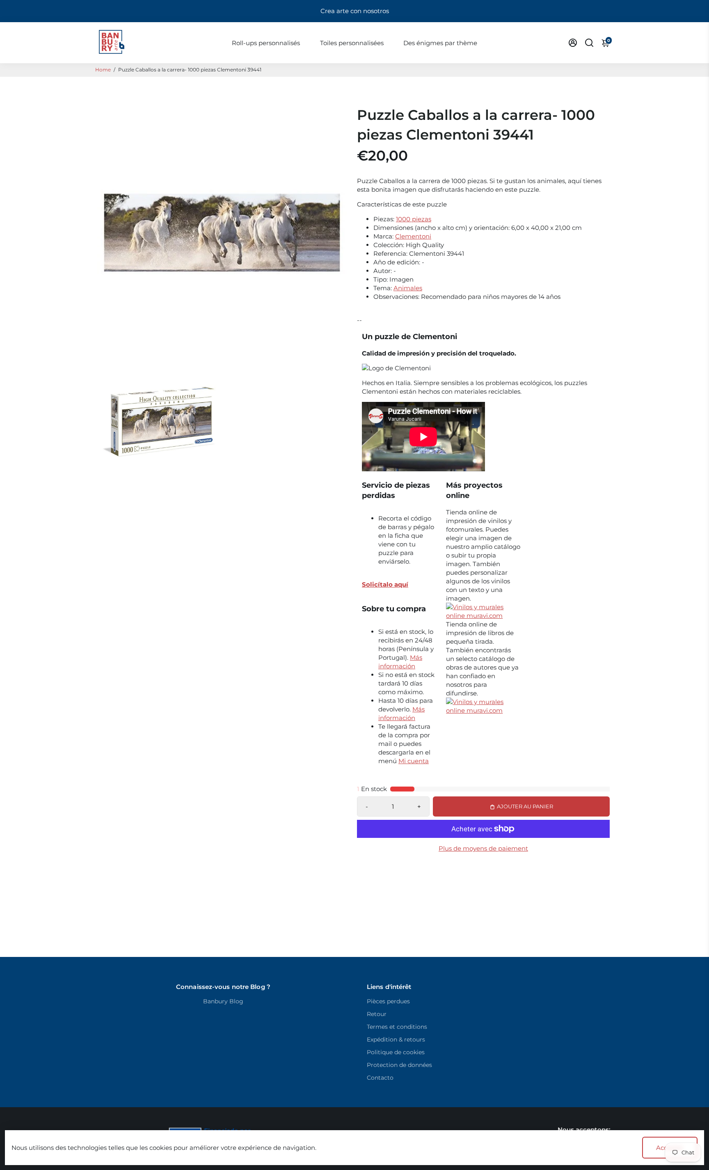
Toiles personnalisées (352, 43)
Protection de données (399, 1065)
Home (103, 70)
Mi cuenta (413, 761)
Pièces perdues (388, 1001)
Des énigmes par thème (440, 43)
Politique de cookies (396, 1052)
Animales (407, 288)
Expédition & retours (396, 1039)
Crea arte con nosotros (354, 11)
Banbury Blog (223, 1001)
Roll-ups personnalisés (266, 43)
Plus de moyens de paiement (483, 848)
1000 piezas (413, 219)
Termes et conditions (397, 1026)
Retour (377, 1014)
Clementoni (413, 236)
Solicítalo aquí (385, 584)
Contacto (380, 1077)
